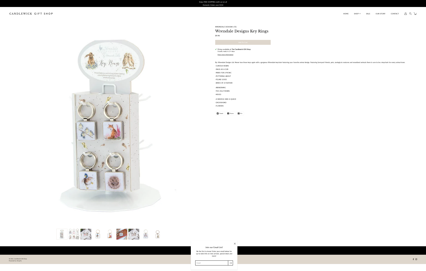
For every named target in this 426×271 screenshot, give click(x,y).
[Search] (410, 13)
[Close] (234, 243)
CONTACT (395, 14)
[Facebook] (413, 259)
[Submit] (230, 262)
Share (232, 113)
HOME (346, 14)
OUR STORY (380, 14)
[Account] (405, 13)
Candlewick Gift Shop (20, 259)
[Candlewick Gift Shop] (31, 13)
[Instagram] (416, 259)
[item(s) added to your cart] (415, 13)
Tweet (221, 113)
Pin (241, 113)
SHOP (356, 14)
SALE (368, 14)
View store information (225, 55)
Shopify (19, 261)
